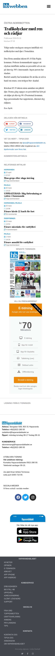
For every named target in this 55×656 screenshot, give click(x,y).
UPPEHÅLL (8, 593)
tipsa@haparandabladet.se (34, 143)
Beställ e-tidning (25, 380)
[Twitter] (25, 497)
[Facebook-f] (28, 654)
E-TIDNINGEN (9, 568)
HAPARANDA (9, 170)
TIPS (6, 626)
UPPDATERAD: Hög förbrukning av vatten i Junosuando (23, 194)
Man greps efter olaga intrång (19, 178)
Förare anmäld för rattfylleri (18, 242)
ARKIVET (8, 572)
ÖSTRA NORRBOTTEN (17, 23)
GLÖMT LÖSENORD (12, 599)
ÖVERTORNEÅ (9, 218)
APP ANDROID (10, 578)
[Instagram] (33, 497)
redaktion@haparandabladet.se (15, 432)
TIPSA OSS (8, 638)
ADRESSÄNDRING (11, 596)
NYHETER (8, 562)
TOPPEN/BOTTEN (11, 614)
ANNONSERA (9, 641)
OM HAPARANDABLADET (14, 644)
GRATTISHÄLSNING (12, 617)
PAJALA (7, 185)
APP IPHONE (9, 575)
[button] (49, 6)
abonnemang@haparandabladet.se (17, 444)
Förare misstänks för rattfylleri (20, 226)
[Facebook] (18, 497)
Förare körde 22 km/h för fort (19, 211)
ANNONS (7, 620)
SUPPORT (8, 602)
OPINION (7, 565)
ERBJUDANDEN (10, 586)
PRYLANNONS (10, 623)
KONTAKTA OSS (10, 635)
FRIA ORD (8, 611)
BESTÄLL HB (9, 590)
